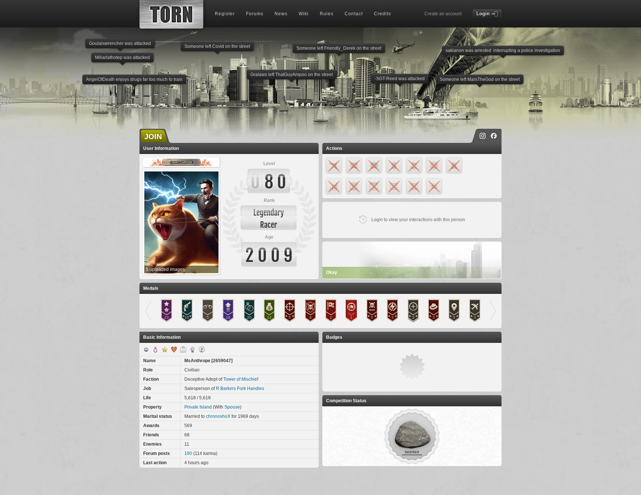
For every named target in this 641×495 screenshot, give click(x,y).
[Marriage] (174, 350)
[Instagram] (482, 136)
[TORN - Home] (171, 14)
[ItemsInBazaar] (202, 350)
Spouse (232, 407)
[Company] (183, 350)
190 (188, 453)
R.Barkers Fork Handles (240, 388)
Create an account (442, 13)
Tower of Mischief (240, 379)
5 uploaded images (165, 269)
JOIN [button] (153, 136)
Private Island (198, 407)
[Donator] (165, 350)
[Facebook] (493, 136)
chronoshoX (218, 416)
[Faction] (192, 350)
